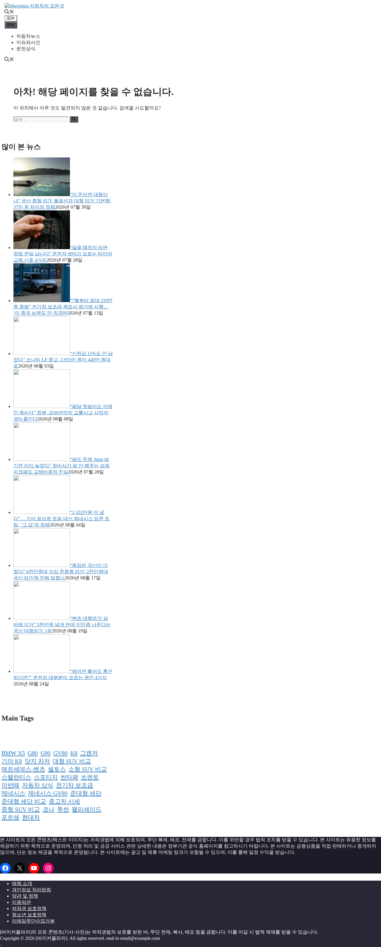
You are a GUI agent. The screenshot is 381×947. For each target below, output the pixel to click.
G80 (33, 753)
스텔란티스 (16, 777)
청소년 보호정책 (29, 914)
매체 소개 (22, 883)
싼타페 (69, 777)
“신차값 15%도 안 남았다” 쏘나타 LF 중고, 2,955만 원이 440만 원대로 (63, 359)
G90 (45, 753)
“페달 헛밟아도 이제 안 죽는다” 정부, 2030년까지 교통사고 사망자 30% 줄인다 (63, 412)
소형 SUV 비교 (87, 769)
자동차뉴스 (28, 36)
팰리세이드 (87, 809)
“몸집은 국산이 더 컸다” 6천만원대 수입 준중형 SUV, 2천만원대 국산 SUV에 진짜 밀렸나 (60, 571)
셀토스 (57, 769)
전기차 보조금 (74, 785)
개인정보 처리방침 (31, 889)
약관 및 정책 (25, 895)
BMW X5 (13, 753)
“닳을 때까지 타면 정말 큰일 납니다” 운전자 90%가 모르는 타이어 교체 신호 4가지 (62, 253)
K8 (73, 753)
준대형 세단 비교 (23, 801)
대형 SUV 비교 (72, 761)
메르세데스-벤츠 (23, 769)
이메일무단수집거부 (33, 920)
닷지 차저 (37, 761)
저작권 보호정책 (29, 908)
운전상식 (25, 48)
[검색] (74, 119)
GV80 (60, 753)
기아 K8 (11, 761)
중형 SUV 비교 (20, 809)
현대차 (31, 817)
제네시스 (13, 793)
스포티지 (46, 777)
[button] (9, 12)
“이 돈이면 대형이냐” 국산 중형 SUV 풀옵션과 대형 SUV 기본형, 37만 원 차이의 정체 (62, 201)
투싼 (63, 809)
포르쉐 (10, 817)
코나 (48, 809)
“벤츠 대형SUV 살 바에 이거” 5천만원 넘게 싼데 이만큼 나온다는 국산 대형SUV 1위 (62, 624)
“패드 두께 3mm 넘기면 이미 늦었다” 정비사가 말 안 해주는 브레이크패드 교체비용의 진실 (61, 465)
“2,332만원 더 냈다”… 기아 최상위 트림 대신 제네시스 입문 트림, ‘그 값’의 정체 (61, 518)
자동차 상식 (37, 785)
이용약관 (21, 902)
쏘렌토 (90, 777)
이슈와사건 (28, 42)
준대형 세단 (86, 793)
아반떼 (10, 785)
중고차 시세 (64, 801)
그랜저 (89, 753)
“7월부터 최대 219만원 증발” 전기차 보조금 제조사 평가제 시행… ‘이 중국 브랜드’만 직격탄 (63, 306)
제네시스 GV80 (48, 793)
